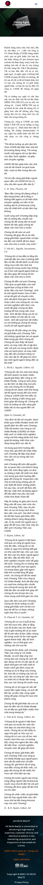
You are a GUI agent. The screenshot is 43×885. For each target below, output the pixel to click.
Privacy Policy (22, 882)
